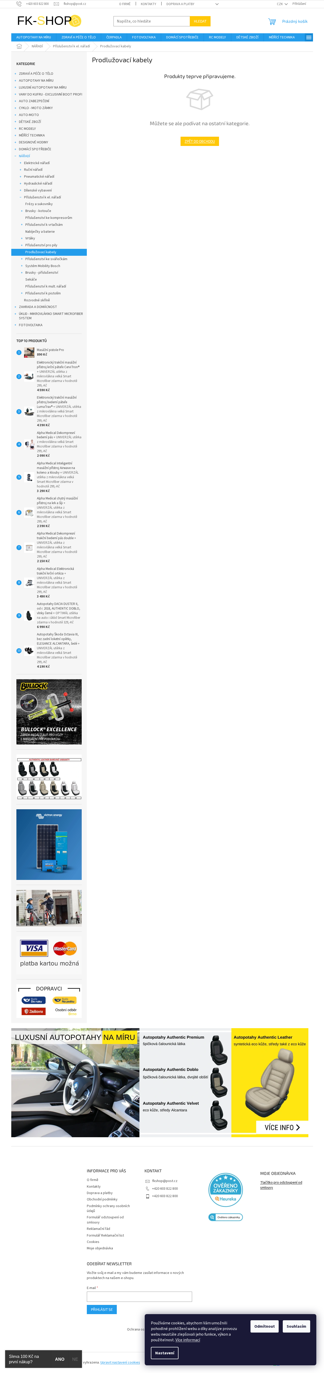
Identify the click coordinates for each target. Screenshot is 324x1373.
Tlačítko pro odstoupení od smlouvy (281, 1185)
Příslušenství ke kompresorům (48, 217)
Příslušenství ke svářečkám (46, 259)
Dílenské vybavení (38, 190)
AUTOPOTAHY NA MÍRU (36, 80)
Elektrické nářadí (37, 163)
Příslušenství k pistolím (43, 293)
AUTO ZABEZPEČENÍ (34, 101)
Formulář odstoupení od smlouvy (105, 1220)
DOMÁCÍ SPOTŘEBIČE (35, 149)
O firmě (125, 4)
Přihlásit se (102, 1309)
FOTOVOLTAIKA (31, 325)
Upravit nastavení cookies (120, 1362)
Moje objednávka (100, 1248)
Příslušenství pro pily (41, 245)
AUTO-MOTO (29, 115)
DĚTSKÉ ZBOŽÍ (30, 121)
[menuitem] (33, 37)
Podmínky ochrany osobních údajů (108, 1209)
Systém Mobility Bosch (42, 266)
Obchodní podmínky (102, 1199)
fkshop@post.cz (164, 1181)
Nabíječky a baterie (40, 231)
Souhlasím (296, 1326)
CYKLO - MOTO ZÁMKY (36, 108)
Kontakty (148, 4)
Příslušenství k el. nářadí (42, 197)
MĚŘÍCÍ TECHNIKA (32, 135)
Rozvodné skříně (37, 300)
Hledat (200, 21)
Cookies (93, 1241)
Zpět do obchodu (200, 141)
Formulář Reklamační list (105, 1235)
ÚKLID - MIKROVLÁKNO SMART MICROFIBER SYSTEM (51, 316)
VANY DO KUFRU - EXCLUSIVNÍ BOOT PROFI (50, 94)
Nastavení (164, 1353)
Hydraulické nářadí (38, 183)
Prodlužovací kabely (40, 252)
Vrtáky (30, 238)
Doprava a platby (180, 4)
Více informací (187, 1340)
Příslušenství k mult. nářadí (45, 286)
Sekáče (31, 279)
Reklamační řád (98, 1228)
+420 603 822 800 (165, 1188)
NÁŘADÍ (24, 156)
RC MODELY (27, 128)
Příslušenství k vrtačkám (44, 224)
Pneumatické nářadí (39, 176)
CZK (280, 4)
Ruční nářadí (33, 169)
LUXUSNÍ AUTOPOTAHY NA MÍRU (43, 87)
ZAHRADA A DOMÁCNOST (38, 307)
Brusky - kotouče (38, 211)
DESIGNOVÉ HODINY (33, 142)
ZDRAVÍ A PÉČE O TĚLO (36, 73)
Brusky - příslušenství (41, 272)
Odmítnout (264, 1326)
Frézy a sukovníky (39, 204)
